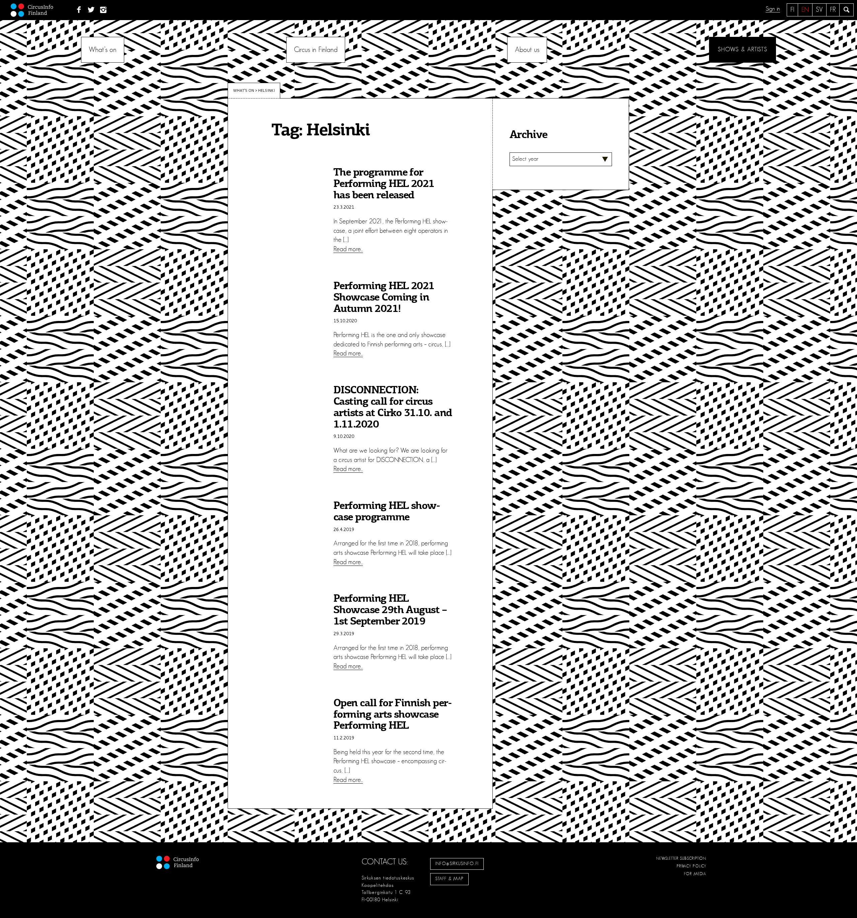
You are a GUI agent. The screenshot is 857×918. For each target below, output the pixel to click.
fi (792, 9)
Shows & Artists (742, 50)
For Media (695, 874)
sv (819, 9)
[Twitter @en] (91, 10)
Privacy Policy (691, 866)
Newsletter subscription (681, 858)
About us (527, 49)
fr (833, 9)
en (805, 9)
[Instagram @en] (103, 10)
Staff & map (449, 878)
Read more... (348, 249)
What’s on (102, 49)
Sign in (773, 9)
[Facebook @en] (79, 10)
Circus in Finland (315, 49)
